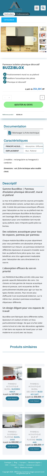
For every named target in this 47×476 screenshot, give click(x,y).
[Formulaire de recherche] (43, 7)
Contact (13, 465)
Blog (15, 462)
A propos (23, 462)
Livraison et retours (33, 465)
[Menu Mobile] (36, 8)
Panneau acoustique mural (11, 386)
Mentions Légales (34, 462)
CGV (6, 465)
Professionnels (22, 14)
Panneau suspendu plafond (11, 434)
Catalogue (9, 20)
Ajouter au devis (23, 104)
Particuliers (9, 14)
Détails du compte (26, 467)
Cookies (21, 465)
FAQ (16, 467)
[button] (34, 39)
